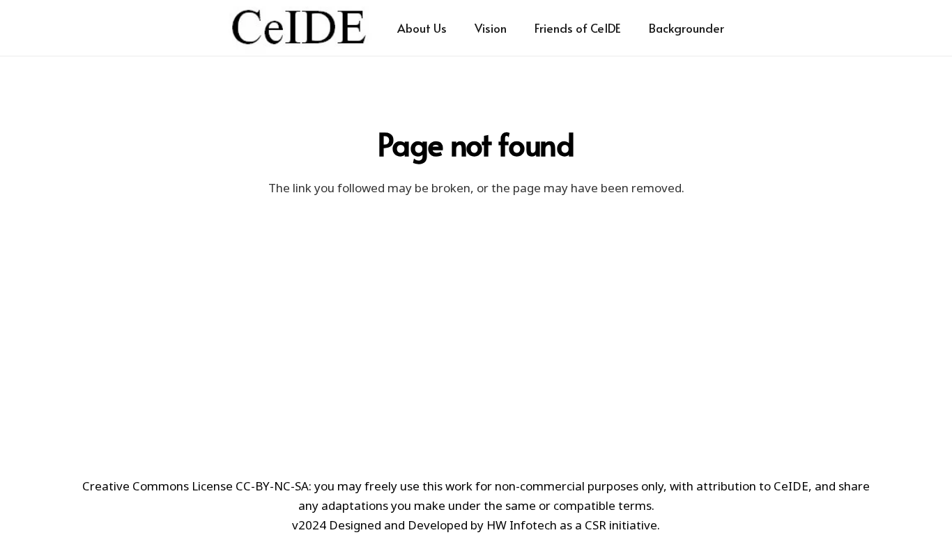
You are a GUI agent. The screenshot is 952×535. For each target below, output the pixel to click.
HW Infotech (521, 525)
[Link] (299, 28)
